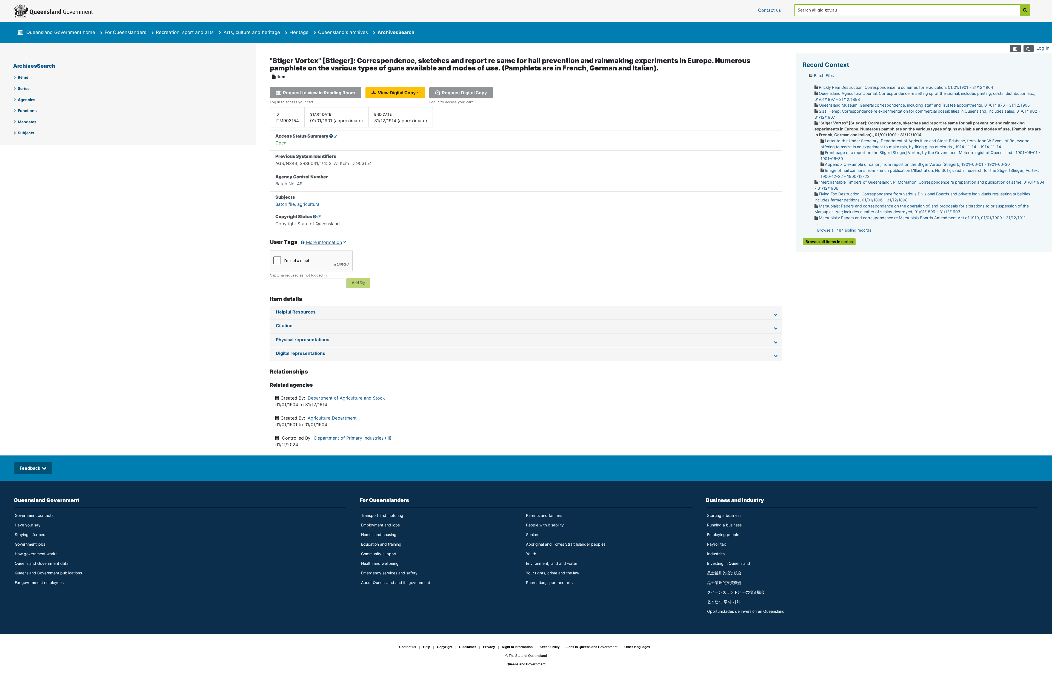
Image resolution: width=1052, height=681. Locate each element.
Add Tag (358, 283)
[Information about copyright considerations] (317, 216)
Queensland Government (46, 500)
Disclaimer (467, 647)
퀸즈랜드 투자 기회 (723, 601)
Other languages (637, 647)
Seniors (532, 534)
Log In (1042, 48)
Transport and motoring (382, 515)
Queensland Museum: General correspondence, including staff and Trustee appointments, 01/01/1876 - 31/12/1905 (924, 105)
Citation (284, 325)
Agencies (26, 99)
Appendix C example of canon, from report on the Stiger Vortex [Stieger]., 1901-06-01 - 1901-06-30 (917, 164)
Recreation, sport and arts (185, 32)
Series (24, 88)
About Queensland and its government (395, 582)
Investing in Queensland (728, 563)
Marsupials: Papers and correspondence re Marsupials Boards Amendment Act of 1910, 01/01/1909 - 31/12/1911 (922, 217)
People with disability (545, 525)
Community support (378, 553)
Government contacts (34, 515)
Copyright (444, 647)
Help (426, 647)
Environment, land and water (551, 563)
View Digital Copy (396, 92)
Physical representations (302, 339)
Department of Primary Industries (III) (352, 438)
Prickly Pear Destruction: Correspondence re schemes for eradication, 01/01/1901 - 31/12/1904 (906, 87)
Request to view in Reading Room (318, 92)
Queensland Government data (41, 563)
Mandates (27, 121)
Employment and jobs (380, 525)
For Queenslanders (125, 32)
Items (23, 77)
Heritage (299, 32)
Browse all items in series (829, 241)
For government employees (39, 582)
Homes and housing (378, 534)
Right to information (517, 647)
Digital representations (300, 353)
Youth (531, 553)
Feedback (30, 468)
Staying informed (30, 534)
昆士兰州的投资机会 (724, 573)
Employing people (723, 534)
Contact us (407, 647)
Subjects (26, 132)
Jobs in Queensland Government (592, 647)
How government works (36, 553)
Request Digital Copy (463, 92)
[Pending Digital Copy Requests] (1029, 48)
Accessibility (549, 647)
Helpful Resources (296, 312)
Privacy (489, 647)
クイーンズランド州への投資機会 (736, 592)
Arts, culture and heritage (252, 32)
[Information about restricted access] (333, 136)
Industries (716, 553)
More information (323, 242)
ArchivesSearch (34, 66)
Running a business (724, 525)
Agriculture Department (332, 418)
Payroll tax (716, 544)
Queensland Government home (60, 32)
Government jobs (30, 544)
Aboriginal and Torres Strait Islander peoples (565, 544)
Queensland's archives (343, 32)
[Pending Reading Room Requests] (1015, 48)
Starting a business (724, 515)
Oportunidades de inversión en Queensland (746, 611)
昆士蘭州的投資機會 (724, 582)
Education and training (381, 544)
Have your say (28, 525)
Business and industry (735, 500)
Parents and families (544, 515)
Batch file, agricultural (298, 204)
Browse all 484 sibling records (844, 230)
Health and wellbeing (380, 563)
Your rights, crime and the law (552, 573)
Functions (27, 110)
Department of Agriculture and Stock (346, 398)
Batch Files (824, 75)
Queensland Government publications (48, 573)
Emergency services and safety (389, 573)
